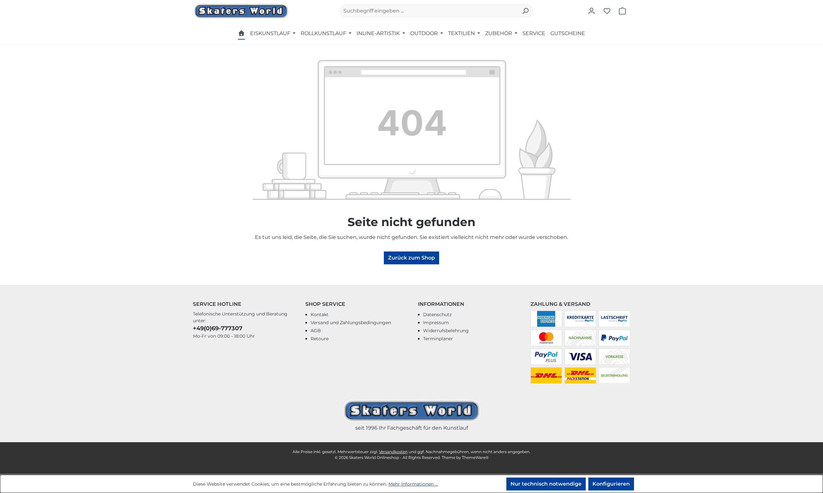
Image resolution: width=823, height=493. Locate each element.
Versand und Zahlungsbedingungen (351, 322)
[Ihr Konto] (591, 11)
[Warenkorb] (622, 11)
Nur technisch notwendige (546, 484)
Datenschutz (437, 314)
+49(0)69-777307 (217, 328)
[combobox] (429, 11)
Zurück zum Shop (411, 258)
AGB (316, 330)
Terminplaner (438, 339)
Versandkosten (393, 451)
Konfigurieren (611, 484)
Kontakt (320, 314)
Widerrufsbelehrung (446, 330)
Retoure (320, 339)
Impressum (436, 322)
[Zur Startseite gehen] (241, 10)
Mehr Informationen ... (413, 484)
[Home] (241, 34)
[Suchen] (525, 11)
